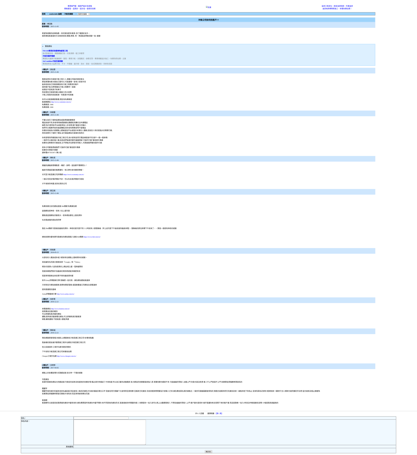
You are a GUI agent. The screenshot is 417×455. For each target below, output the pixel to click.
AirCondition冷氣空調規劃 (53, 61)
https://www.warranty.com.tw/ (73, 174)
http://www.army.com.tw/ (65, 294)
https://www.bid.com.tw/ (92, 237)
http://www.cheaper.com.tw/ (66, 356)
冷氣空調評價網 (49, 56)
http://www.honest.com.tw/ (60, 309)
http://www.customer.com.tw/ (61, 102)
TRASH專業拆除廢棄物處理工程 (55, 51)
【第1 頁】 (219, 413)
